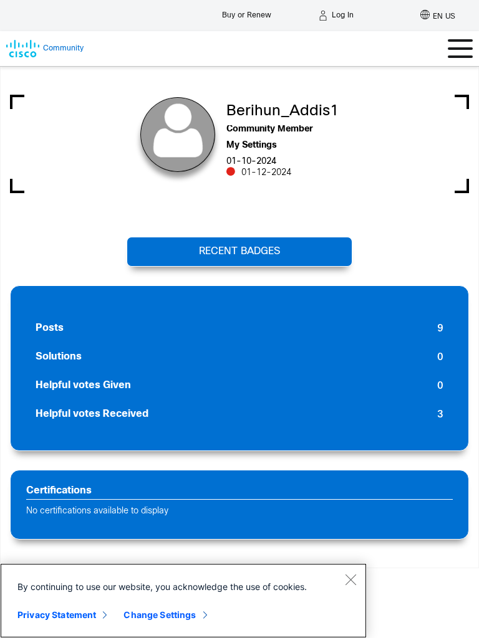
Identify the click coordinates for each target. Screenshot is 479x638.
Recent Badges (239, 251)
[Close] (350, 579)
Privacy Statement (56, 614)
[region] (183, 600)
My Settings (251, 145)
